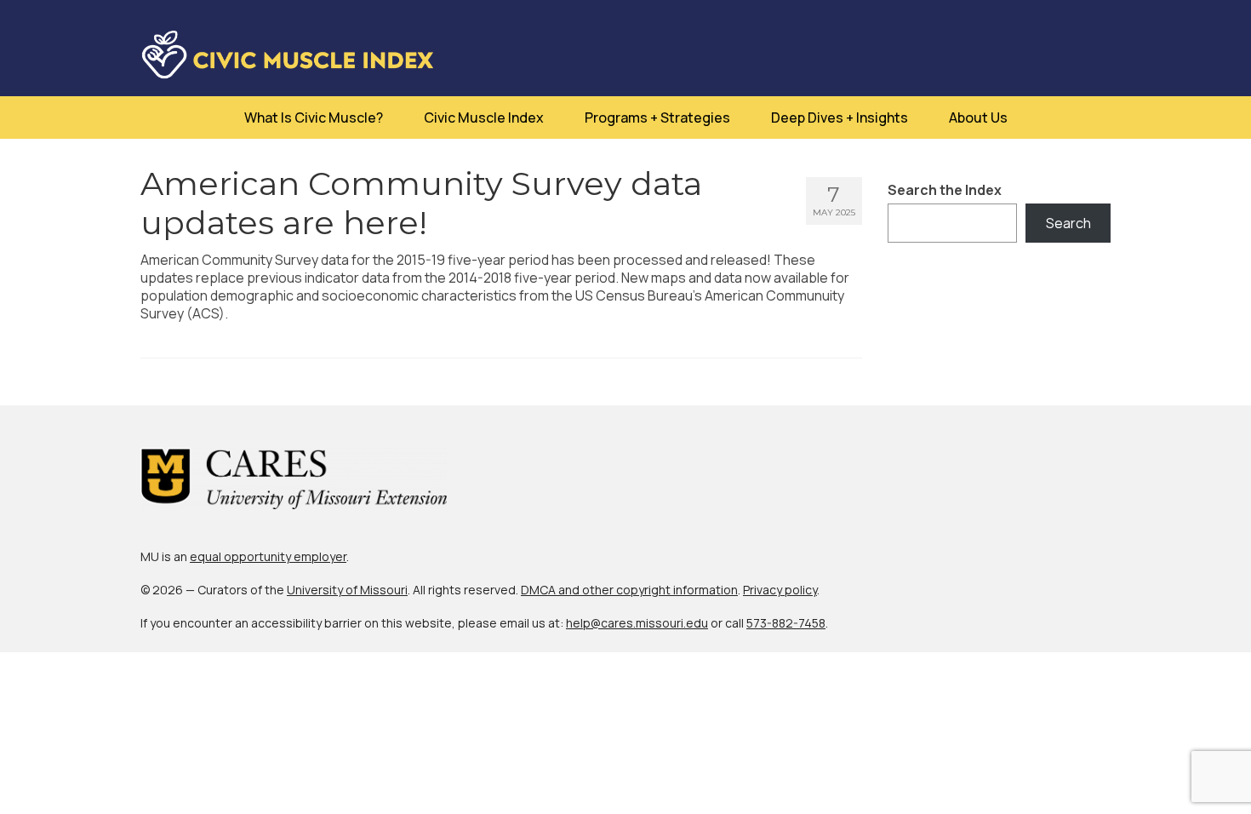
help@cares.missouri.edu (637, 623)
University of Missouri (347, 590)
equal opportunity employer (268, 556)
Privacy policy (780, 590)
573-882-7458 (785, 623)
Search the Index (945, 190)
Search (1068, 223)
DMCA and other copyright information (629, 590)
